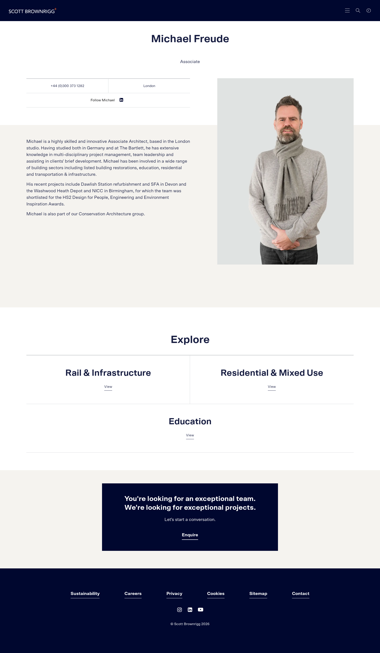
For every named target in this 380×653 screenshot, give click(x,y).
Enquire (190, 535)
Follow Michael (103, 100)
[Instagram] (179, 611)
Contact (300, 593)
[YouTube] (200, 611)
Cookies (216, 593)
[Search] (358, 10)
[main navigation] (347, 10)
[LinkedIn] (190, 611)
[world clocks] (368, 10)
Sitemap (258, 593)
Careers (133, 593)
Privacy (174, 593)
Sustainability (85, 593)
